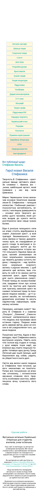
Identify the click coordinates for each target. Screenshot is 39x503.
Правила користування (19, 135)
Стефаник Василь (12, 164)
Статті (19, 58)
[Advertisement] (19, 20)
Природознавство (19, 149)
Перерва (19, 126)
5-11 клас (19, 99)
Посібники (19, 90)
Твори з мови (19, 108)
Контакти (19, 131)
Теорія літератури (19, 80)
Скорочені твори (19, 53)
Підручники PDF (20, 112)
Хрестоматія (19, 71)
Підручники (19, 85)
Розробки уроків (19, 67)
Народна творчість (19, 117)
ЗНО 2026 (19, 62)
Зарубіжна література (19, 140)
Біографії (19, 103)
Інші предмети (19, 153)
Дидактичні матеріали (19, 94)
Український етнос (19, 121)
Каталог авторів (19, 44)
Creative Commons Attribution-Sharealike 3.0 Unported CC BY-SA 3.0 (18, 463)
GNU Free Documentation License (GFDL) (21, 465)
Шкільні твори (19, 48)
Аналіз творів (19, 76)
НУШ (19, 144)
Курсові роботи (19, 432)
